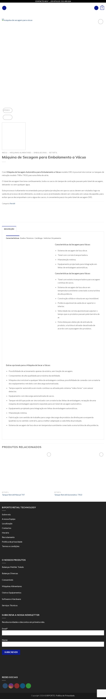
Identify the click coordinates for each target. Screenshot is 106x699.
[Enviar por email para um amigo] (4, 209)
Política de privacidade (12, 541)
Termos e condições (10, 546)
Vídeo (6, 110)
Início (4, 153)
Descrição (9, 229)
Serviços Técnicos (10, 605)
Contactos (6, 528)
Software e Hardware (11, 599)
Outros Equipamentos (11, 592)
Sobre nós (6, 514)
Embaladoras (40, 153)
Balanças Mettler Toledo (13, 567)
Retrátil (53, 153)
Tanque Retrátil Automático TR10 (68, 495)
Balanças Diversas (10, 573)
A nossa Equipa (8, 519)
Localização (7, 523)
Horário (5, 532)
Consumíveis (7, 580)
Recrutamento (8, 537)
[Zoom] (7, 117)
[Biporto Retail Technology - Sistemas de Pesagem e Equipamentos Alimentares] (53, 8)
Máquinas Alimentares (20, 153)
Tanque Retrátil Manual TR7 (13, 495)
